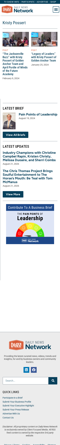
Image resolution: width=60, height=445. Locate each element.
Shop (53, 2)
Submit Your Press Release (16, 409)
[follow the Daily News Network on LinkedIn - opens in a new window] (26, 370)
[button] (56, 9)
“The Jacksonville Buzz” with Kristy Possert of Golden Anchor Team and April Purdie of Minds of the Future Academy (15, 64)
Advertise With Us (11, 413)
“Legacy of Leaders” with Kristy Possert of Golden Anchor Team (43, 57)
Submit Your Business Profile (17, 401)
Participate (28, 2)
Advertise (42, 2)
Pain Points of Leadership (38, 114)
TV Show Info (11, 2)
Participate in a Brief (13, 397)
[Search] (52, 380)
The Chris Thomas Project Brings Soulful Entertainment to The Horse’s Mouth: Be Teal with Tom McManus (28, 176)
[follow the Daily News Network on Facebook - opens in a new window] (34, 370)
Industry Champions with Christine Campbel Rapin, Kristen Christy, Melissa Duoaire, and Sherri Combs (29, 156)
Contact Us (8, 417)
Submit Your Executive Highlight (18, 405)
